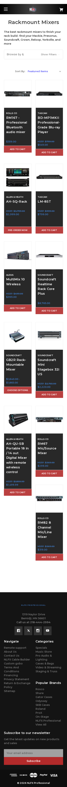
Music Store (44, 651)
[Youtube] (48, 630)
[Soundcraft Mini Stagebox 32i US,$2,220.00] (49, 336)
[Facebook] (18, 630)
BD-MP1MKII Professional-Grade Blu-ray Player (49, 125)
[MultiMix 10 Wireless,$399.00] (17, 255)
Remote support (15, 647)
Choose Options (17, 390)
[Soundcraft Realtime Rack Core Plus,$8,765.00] (49, 255)
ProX (39, 712)
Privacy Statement (16, 679)
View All (41, 724)
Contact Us (11, 655)
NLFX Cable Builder (17, 659)
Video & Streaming (48, 667)
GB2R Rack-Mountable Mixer (16, 364)
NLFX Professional (48, 720)
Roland (40, 709)
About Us (10, 651)
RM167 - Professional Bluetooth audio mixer (16, 125)
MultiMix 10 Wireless (15, 281)
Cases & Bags (45, 663)
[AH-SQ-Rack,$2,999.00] (17, 177)
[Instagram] (38, 630)
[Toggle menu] (9, 9)
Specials (41, 647)
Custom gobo (13, 663)
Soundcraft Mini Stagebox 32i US (48, 367)
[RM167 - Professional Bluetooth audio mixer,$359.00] (17, 94)
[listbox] (44, 71)
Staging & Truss (46, 671)
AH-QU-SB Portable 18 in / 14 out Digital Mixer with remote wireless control (17, 458)
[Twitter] (28, 630)
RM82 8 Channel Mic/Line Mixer (45, 530)
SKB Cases (43, 705)
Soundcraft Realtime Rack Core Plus (47, 286)
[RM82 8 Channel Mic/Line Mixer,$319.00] (49, 498)
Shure (40, 693)
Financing (11, 675)
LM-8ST (44, 201)
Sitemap (9, 691)
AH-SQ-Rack (16, 201)
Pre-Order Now (18, 230)
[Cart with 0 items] (57, 8)
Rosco (40, 689)
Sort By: (20, 71)
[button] (33, 54)
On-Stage (42, 716)
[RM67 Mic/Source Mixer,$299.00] (49, 420)
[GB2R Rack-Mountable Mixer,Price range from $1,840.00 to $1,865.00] (17, 336)
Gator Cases (44, 697)
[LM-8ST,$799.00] (49, 177)
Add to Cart (17, 149)
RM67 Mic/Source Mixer (47, 448)
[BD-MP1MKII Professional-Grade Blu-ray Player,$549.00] (49, 94)
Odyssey (41, 701)
